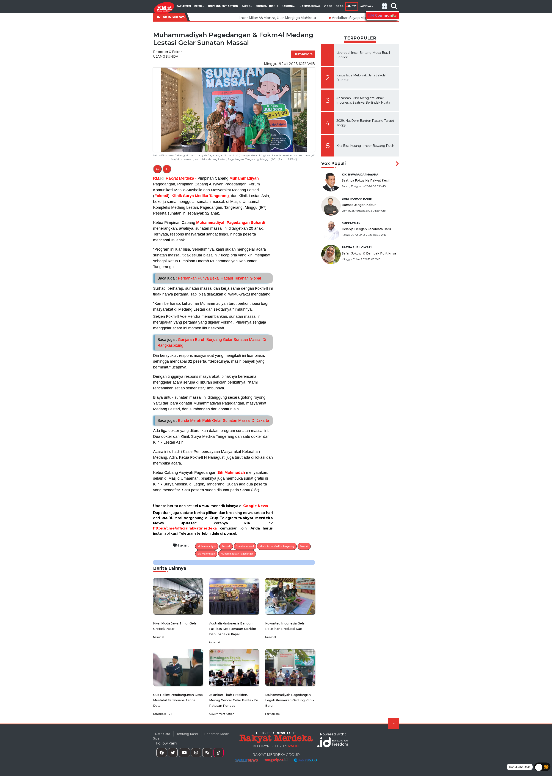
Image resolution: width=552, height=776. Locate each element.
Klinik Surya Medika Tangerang (200, 196)
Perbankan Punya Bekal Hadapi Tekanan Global (209, 278)
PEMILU (199, 6)
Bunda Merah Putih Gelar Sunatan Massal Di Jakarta (213, 420)
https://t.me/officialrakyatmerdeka (185, 528)
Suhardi (258, 222)
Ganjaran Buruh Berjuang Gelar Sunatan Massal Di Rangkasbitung (211, 342)
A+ (157, 169)
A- (167, 169)
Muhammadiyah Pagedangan (223, 222)
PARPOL (247, 6)
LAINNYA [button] (365, 6)
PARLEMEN (183, 6)
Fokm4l (161, 196)
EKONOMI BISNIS (267, 6)
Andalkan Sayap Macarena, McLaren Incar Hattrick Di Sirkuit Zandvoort (344, 18)
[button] (384, 6)
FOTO (339, 6)
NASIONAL (288, 6)
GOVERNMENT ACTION (223, 6)
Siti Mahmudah (231, 472)
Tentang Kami (187, 734)
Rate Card (162, 734)
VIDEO (328, 6)
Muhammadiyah (244, 178)
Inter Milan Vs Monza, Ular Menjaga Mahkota (229, 18)
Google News (255, 506)
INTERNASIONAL (309, 6)
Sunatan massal (245, 546)
